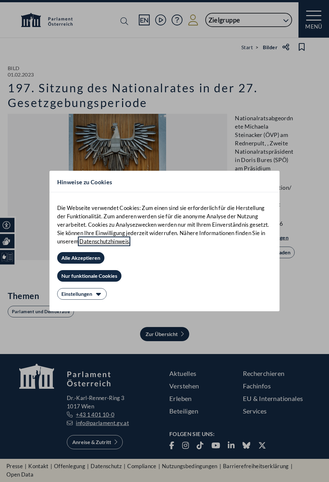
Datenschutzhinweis (104, 241)
